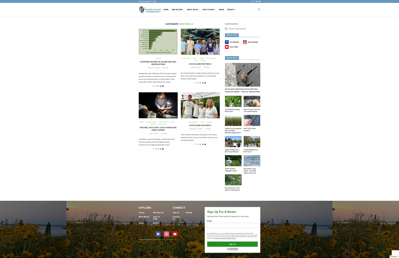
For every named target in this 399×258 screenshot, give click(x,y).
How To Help (208, 10)
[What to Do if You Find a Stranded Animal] (252, 101)
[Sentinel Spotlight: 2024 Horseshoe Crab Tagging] (158, 105)
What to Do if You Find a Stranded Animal (252, 111)
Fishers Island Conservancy (166, 240)
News (221, 10)
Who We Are (177, 10)
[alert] (242, 29)
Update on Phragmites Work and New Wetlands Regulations (233, 131)
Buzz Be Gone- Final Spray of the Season (232, 189)
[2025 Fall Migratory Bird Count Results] (233, 141)
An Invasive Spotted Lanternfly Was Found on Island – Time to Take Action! (242, 90)
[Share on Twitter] (158, 86)
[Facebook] (252, 1)
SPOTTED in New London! (250, 130)
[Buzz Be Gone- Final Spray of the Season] (233, 179)
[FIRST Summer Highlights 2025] (233, 160)
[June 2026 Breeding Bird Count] (233, 101)
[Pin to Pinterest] (160, 86)
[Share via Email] (163, 86)
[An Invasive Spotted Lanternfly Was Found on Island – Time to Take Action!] (242, 75)
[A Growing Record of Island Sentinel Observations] (158, 42)
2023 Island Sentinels (200, 125)
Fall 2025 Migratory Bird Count (251, 151)
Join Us (176, 213)
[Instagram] (254, 1)
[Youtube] (259, 1)
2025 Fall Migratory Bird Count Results (232, 151)
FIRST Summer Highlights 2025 (231, 170)
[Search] (259, 9)
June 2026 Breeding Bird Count (232, 111)
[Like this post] (153, 86)
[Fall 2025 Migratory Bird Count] (252, 141)
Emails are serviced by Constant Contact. (225, 238)
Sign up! (232, 244)
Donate (189, 213)
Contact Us (176, 218)
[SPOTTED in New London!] (252, 120)
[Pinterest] (257, 1)
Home (166, 10)
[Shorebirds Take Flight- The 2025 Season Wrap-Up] (252, 160)
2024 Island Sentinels (200, 64)
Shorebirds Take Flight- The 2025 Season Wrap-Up (250, 171)
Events (230, 10)
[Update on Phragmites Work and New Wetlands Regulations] (233, 120)
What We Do (192, 10)
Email (209, 221)
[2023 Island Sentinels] (200, 105)
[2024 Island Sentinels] (200, 42)
